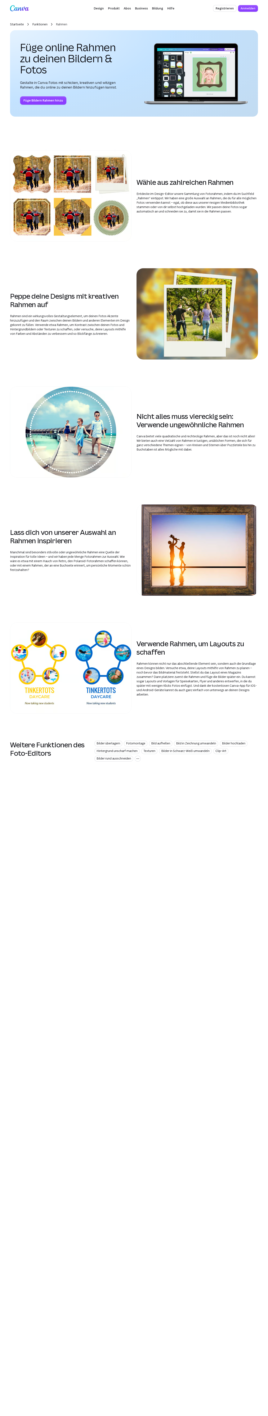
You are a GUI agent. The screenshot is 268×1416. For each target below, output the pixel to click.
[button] (99, 8)
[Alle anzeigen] (138, 759)
